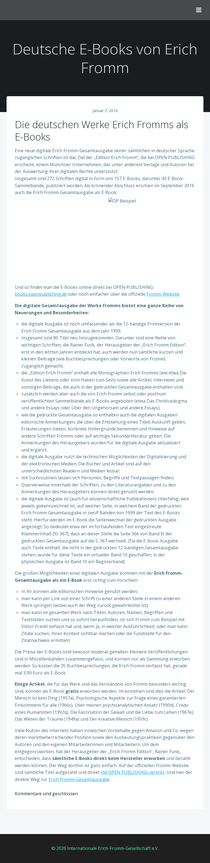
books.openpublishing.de (41, 294)
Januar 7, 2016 (105, 110)
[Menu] (198, 10)
